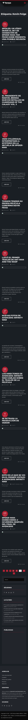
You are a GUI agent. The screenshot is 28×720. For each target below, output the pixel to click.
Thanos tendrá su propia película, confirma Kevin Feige (12, 204)
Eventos (18, 484)
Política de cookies (6, 679)
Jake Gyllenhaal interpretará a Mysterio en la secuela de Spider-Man (12, 143)
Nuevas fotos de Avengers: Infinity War (12, 317)
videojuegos (5, 485)
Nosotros (4, 681)
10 (20, 570)
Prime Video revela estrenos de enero (14, 620)
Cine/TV (13, 41)
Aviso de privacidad (7, 675)
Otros (21, 484)
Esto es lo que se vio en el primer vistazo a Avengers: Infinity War (13, 478)
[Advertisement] (14, 648)
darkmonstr (6, 41)
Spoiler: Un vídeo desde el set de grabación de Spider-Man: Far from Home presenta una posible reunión (14, 33)
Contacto (4, 677)
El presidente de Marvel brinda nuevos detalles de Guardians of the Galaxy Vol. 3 (13, 100)
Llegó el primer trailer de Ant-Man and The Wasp (13, 259)
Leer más (6, 79)
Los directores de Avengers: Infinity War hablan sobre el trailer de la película (12, 377)
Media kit (4, 683)
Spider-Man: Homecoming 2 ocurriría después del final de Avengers (12, 522)
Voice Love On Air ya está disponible (14, 608)
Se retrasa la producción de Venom (10, 420)
